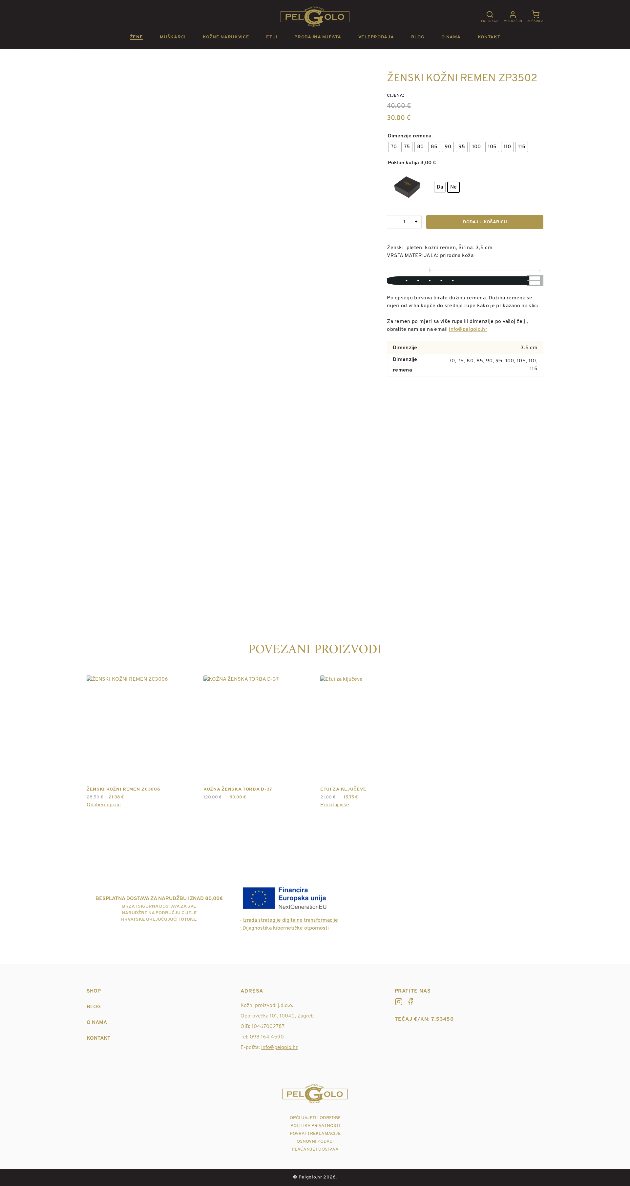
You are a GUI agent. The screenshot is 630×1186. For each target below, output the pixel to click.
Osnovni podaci (315, 1141)
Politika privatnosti (315, 1125)
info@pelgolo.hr (468, 329)
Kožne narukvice (226, 37)
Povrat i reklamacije (315, 1133)
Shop (94, 991)
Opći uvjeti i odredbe (315, 1118)
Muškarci (173, 37)
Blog (418, 37)
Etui (271, 37)
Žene (136, 37)
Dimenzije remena (409, 136)
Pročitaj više (334, 805)
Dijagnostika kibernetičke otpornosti (285, 928)
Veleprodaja (376, 37)
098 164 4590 (267, 1037)
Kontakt (489, 37)
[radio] (393, 147)
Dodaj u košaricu (485, 222)
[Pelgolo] (399, 1002)
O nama (450, 37)
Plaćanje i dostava (315, 1149)
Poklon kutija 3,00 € (412, 163)
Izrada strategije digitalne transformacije (290, 920)
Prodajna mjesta (317, 37)
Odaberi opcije (104, 805)
